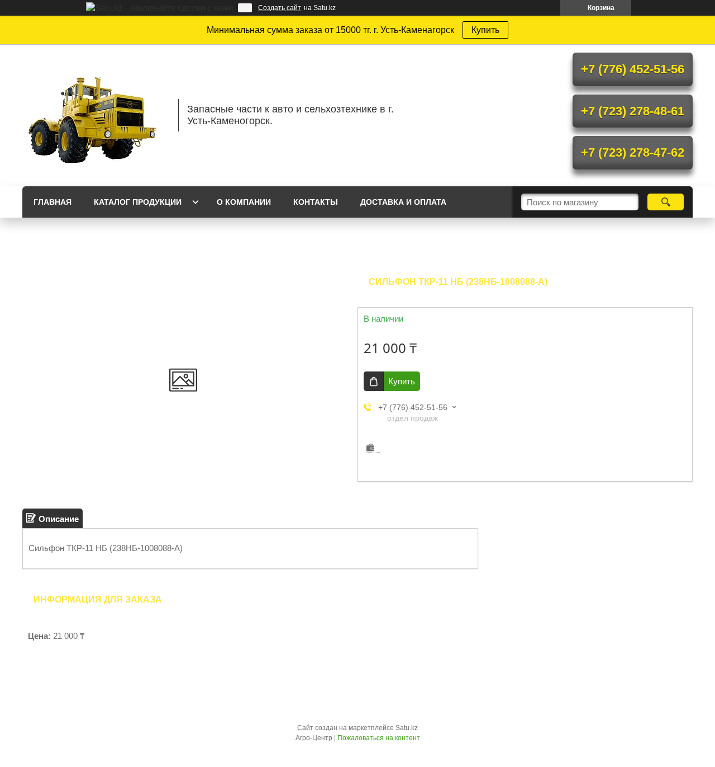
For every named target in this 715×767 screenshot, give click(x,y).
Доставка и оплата (403, 201)
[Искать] (665, 202)
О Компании (244, 201)
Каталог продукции (138, 201)
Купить (485, 30)
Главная (53, 201)
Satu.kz (406, 728)
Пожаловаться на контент (378, 738)
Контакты (315, 201)
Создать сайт (279, 8)
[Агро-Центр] (95, 115)
